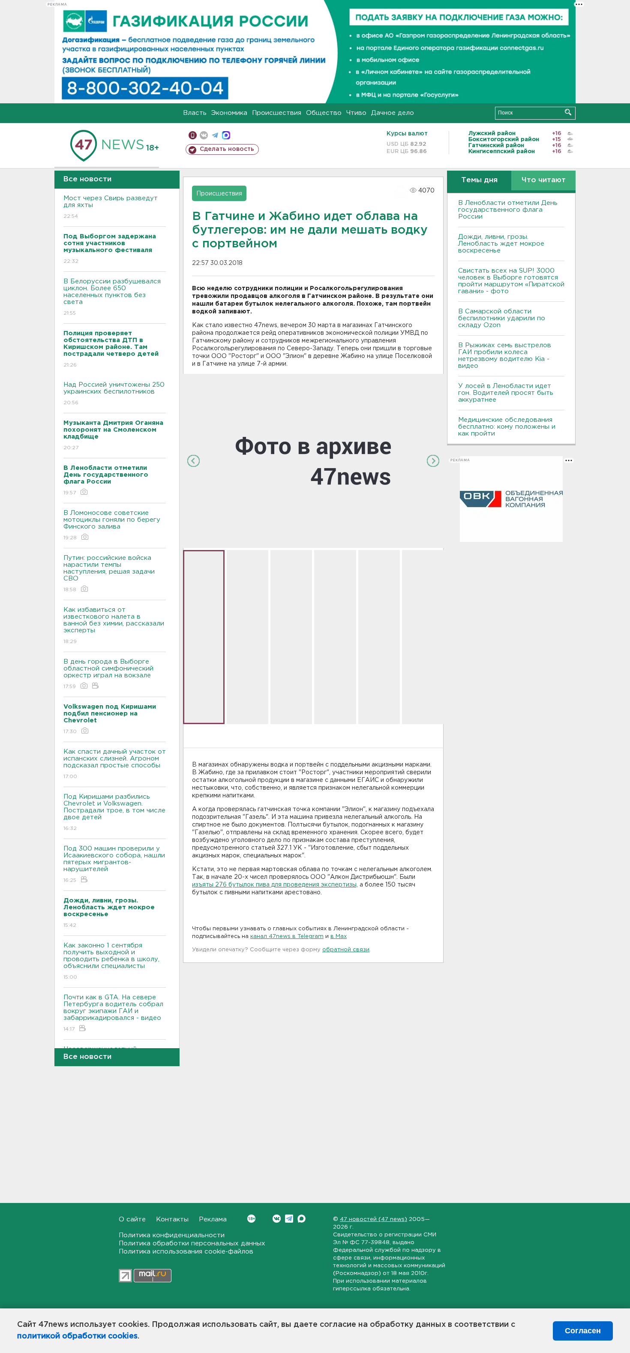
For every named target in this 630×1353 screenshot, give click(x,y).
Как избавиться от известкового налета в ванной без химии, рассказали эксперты (113, 625)
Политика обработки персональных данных (192, 1243)
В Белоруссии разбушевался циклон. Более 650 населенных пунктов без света (112, 297)
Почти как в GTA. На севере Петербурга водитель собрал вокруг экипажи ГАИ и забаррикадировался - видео (113, 1013)
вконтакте (204, 135)
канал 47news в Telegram (287, 936)
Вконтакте (277, 1219)
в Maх (338, 936)
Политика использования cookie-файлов (186, 1251)
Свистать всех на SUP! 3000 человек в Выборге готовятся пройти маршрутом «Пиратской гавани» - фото (511, 281)
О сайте (132, 1219)
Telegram (289, 1219)
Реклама (213, 1219)
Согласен (583, 1330)
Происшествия (276, 113)
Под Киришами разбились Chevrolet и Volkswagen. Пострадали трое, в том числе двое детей (114, 812)
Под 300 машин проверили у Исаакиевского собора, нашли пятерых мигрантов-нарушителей (114, 864)
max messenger (226, 135)
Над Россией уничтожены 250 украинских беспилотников (114, 393)
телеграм (215, 135)
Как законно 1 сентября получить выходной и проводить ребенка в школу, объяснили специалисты (111, 961)
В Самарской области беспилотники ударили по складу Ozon (501, 318)
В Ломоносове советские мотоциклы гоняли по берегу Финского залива (111, 525)
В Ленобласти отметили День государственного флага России (508, 209)
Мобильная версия (193, 135)
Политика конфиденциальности (172, 1235)
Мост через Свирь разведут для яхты (110, 207)
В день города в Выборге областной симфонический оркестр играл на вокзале (108, 674)
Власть (195, 113)
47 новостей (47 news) (373, 1219)
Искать (568, 112)
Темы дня (479, 180)
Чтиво (356, 113)
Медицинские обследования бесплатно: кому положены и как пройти (506, 426)
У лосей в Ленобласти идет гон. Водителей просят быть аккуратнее (505, 393)
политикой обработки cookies (77, 1336)
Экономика (229, 113)
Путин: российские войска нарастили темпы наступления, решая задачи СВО (109, 573)
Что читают (544, 180)
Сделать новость (227, 149)
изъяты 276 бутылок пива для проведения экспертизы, (275, 884)
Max (301, 1219)
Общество (324, 113)
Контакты (172, 1219)
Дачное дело (392, 113)
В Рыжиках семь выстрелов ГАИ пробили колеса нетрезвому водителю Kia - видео (504, 356)
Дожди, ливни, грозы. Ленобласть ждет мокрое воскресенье (501, 243)
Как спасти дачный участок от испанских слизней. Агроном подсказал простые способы (114, 764)
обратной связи (345, 949)
